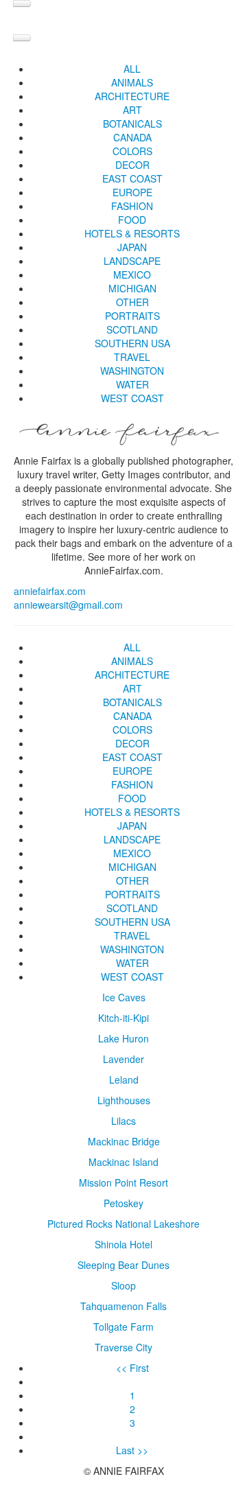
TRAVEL (132, 357)
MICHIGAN (132, 288)
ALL (132, 68)
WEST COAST (132, 398)
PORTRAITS (132, 316)
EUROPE (132, 192)
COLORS (132, 151)
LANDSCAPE (132, 261)
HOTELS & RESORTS (132, 233)
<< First (132, 1368)
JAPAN (132, 247)
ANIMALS (132, 82)
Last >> (132, 1450)
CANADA (132, 137)
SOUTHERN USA (132, 343)
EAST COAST (132, 178)
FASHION (132, 206)
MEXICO (132, 274)
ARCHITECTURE (132, 96)
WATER (132, 384)
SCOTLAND (132, 329)
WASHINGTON (132, 370)
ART (132, 110)
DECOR (132, 165)
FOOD (132, 219)
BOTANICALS (132, 123)
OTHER (132, 302)
